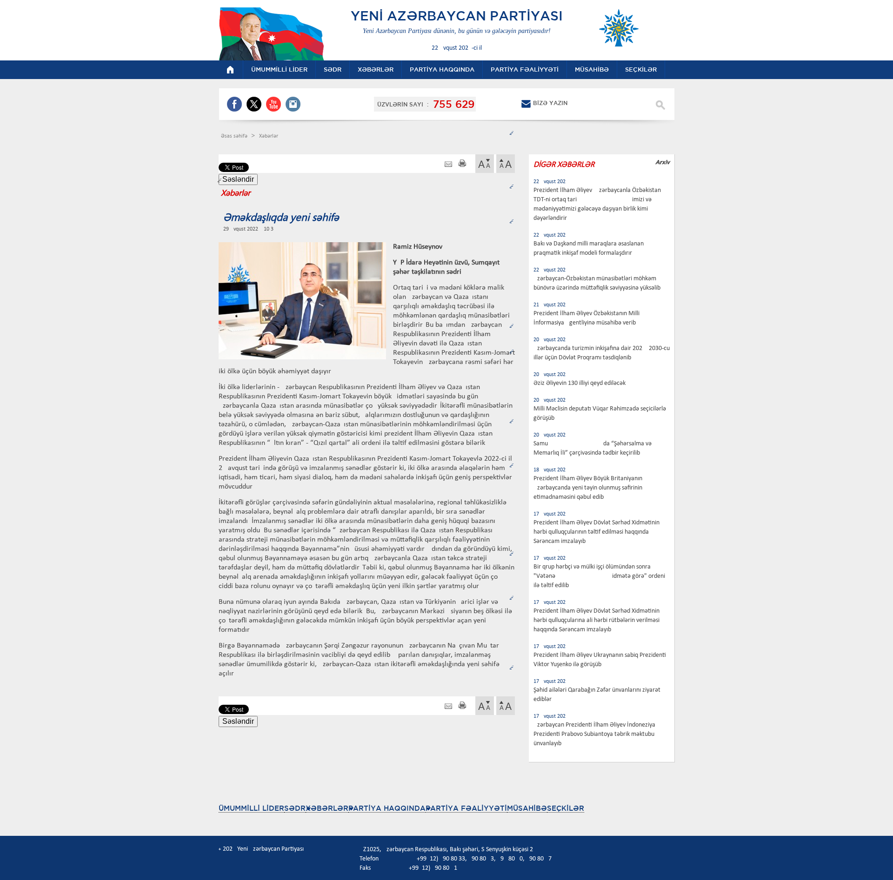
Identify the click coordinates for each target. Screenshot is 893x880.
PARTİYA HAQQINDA (387, 808)
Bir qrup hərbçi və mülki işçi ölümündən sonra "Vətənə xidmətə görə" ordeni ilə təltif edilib (599, 576)
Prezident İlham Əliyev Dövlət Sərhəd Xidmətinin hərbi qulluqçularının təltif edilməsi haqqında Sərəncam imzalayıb (596, 532)
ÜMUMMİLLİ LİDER (251, 808)
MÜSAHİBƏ (527, 808)
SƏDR (295, 808)
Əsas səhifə (235, 136)
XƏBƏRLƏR (327, 808)
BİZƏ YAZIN (550, 103)
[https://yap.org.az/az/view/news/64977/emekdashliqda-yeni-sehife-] (448, 164)
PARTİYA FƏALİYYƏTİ (466, 808)
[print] (462, 164)
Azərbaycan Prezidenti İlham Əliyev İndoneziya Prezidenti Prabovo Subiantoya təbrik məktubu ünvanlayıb (594, 734)
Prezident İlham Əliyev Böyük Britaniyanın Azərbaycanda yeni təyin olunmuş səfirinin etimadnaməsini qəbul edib (587, 488)
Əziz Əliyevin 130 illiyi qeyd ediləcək (579, 383)
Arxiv (662, 162)
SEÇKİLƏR (565, 808)
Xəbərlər (268, 136)
